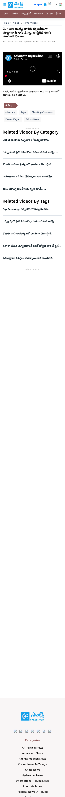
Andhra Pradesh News (32, 759)
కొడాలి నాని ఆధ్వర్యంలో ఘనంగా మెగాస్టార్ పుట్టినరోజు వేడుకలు (29, 164)
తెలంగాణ (38, 13)
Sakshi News (32, 119)
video (16, 23)
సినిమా (49, 13)
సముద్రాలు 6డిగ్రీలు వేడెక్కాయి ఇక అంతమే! (27, 177)
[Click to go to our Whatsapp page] (21, 731)
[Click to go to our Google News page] (49, 731)
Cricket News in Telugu (32, 764)
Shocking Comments (42, 112)
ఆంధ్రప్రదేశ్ (26, 13)
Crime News (32, 770)
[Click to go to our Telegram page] (44, 731)
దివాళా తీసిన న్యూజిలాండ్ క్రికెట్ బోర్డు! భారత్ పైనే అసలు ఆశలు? (31, 246)
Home (6, 23)
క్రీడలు (58, 13)
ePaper (38, 5)
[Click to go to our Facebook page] (15, 731)
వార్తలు (15, 13)
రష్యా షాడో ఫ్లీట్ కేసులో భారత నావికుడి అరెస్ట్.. (29, 152)
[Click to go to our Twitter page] (27, 731)
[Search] (45, 4)
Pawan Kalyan (12, 119)
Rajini (23, 112)
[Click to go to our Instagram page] (32, 731)
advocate (10, 112)
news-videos (31, 23)
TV (55, 4)
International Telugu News (32, 781)
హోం (6, 13)
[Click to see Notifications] (60, 5)
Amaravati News (32, 753)
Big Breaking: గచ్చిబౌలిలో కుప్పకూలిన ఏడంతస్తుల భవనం (32, 140)
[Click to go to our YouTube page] (38, 731)
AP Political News (32, 748)
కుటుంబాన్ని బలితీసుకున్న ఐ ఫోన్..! (23, 189)
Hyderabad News (32, 775)
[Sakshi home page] (32, 716)
